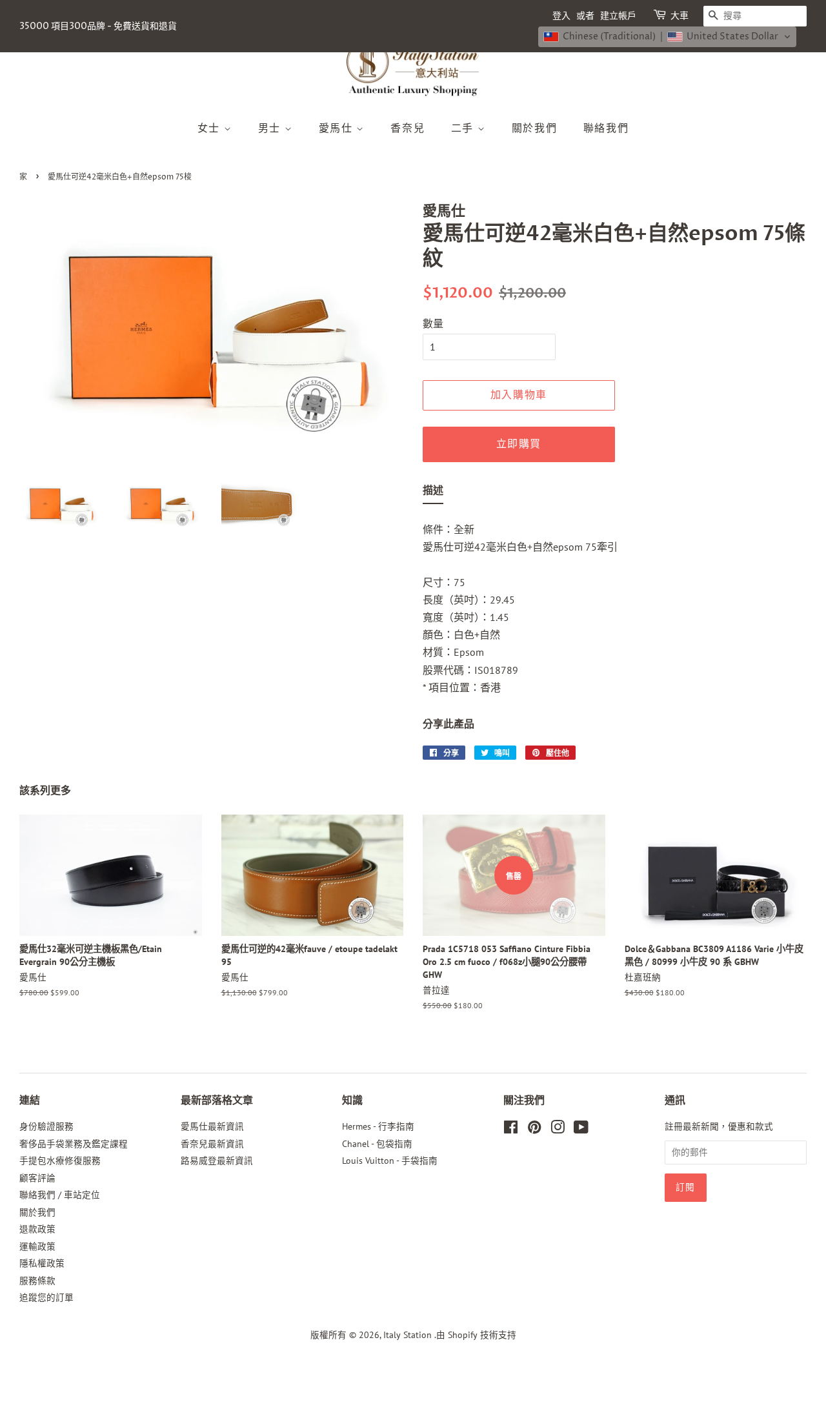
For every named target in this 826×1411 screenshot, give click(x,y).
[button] (667, 36)
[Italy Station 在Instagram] (557, 1129)
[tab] (433, 493)
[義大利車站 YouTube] (581, 1129)
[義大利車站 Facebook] (510, 1129)
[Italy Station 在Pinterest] (534, 1129)
